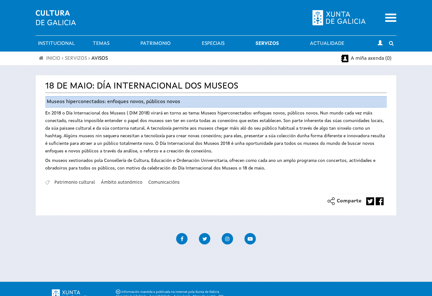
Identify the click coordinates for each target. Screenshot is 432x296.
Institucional (56, 43)
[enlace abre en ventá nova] (370, 201)
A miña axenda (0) (371, 58)
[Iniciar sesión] (380, 43)
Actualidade (327, 43)
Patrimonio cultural (74, 182)
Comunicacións (164, 182)
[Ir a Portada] (56, 21)
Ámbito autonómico (121, 182)
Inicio (53, 58)
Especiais (213, 43)
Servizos (267, 43)
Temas (101, 43)
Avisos (99, 58)
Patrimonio (155, 43)
